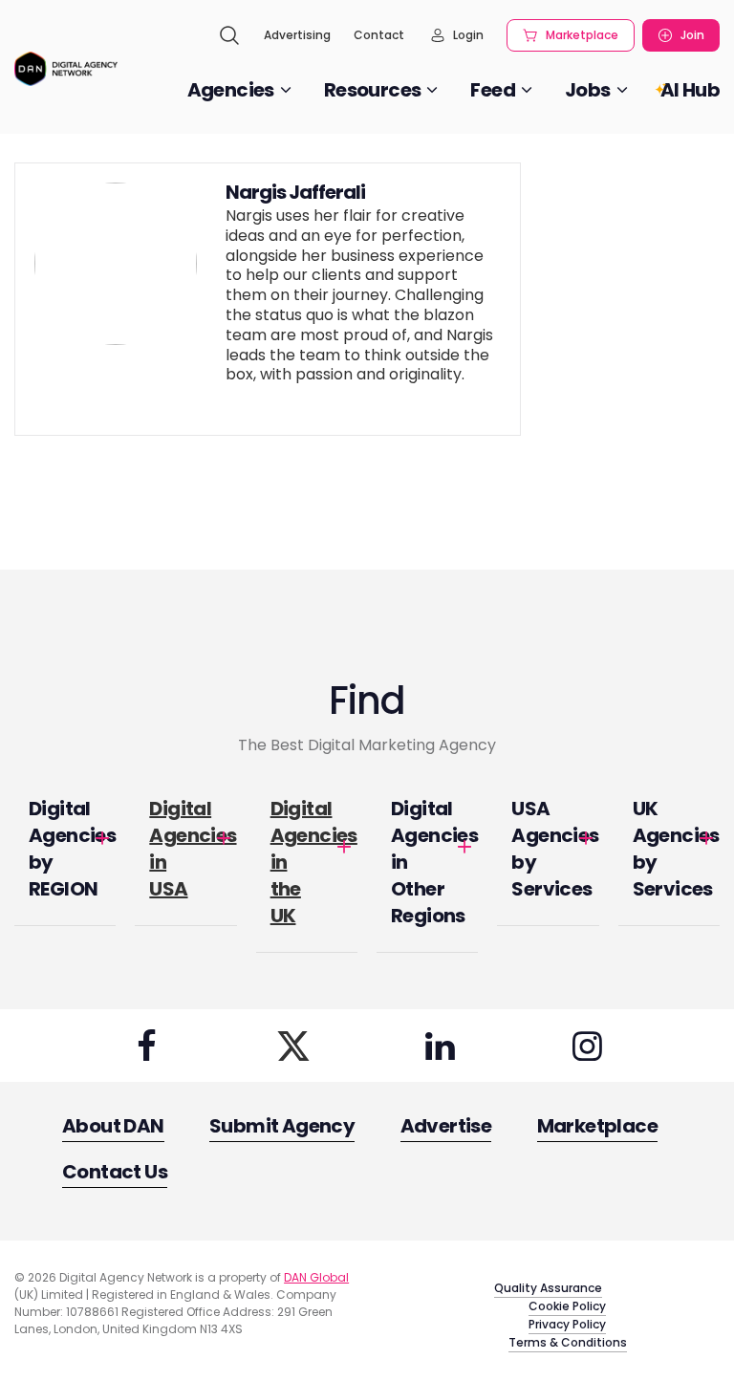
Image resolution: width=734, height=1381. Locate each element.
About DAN (113, 1125)
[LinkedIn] (440, 1045)
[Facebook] (146, 1045)
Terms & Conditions (567, 1342)
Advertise (446, 1125)
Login (468, 35)
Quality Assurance (548, 1288)
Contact (379, 35)
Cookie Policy (567, 1306)
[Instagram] (587, 1045)
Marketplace (582, 35)
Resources (372, 89)
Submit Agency (282, 1125)
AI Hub (690, 89)
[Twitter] (293, 1045)
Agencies (230, 89)
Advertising (297, 35)
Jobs (588, 89)
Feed (492, 89)
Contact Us (114, 1171)
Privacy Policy (567, 1324)
